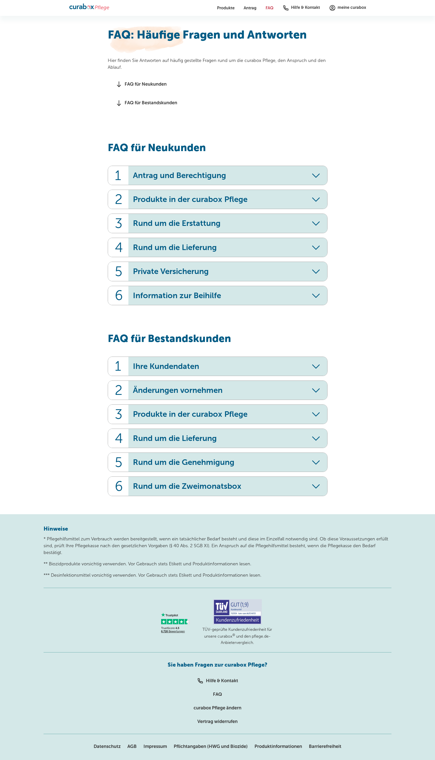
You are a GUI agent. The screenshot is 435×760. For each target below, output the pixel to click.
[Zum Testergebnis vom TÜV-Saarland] (237, 623)
